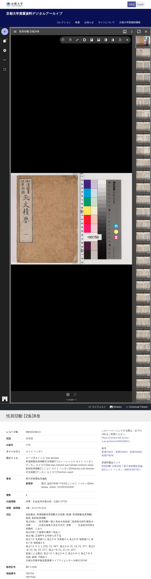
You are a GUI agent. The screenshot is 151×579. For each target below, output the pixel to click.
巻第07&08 (107, 455)
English (140, 4)
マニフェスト (98, 406)
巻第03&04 (121, 451)
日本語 (132, 4)
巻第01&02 (107, 451)
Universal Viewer (138, 406)
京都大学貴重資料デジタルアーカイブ (34, 13)
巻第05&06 (136, 451)
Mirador (117, 406)
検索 (77, 22)
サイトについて (106, 22)
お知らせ (89, 22)
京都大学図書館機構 (129, 22)
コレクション (64, 22)
